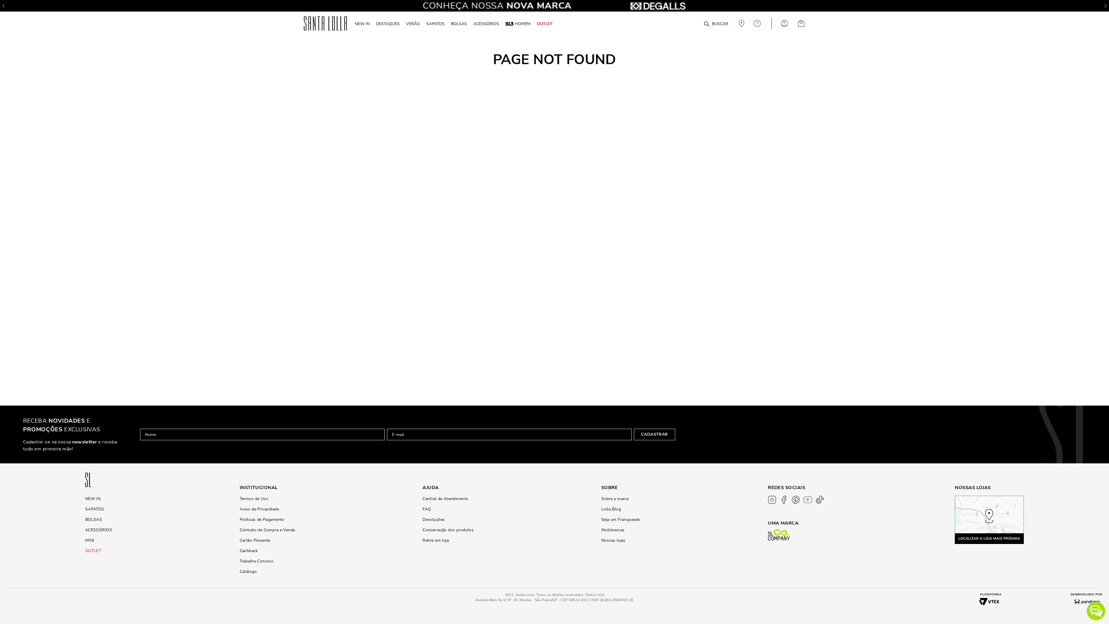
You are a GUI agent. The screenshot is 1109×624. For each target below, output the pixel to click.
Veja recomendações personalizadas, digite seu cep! (740, 23)
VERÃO (413, 23)
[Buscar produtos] (707, 24)
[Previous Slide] (3, 5)
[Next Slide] (1105, 5)
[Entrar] (784, 23)
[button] (1096, 611)
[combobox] (692, 23)
